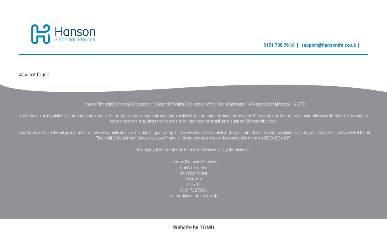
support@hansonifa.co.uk (328, 45)
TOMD (206, 227)
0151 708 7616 (278, 45)
